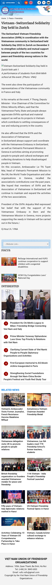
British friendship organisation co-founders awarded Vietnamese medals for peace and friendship (13, 479)
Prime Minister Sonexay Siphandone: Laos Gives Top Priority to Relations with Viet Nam (25, 339)
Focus (5, 250)
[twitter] (44, 3)
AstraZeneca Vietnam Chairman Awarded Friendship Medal (37, 412)
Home (3, 18)
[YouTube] (48, 3)
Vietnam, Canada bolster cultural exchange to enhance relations (38, 536)
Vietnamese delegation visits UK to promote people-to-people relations (12, 445)
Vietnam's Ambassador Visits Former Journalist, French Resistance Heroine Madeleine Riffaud (12, 414)
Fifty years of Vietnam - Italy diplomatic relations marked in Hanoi (12, 509)
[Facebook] (39, 3)
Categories (10, 3)
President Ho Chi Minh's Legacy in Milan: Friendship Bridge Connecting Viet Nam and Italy (25, 326)
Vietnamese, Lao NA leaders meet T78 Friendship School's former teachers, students (36, 447)
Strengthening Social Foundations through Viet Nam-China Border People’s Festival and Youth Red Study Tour (25, 376)
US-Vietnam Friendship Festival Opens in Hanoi (38, 507)
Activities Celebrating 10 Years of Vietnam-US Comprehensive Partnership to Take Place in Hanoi (12, 538)
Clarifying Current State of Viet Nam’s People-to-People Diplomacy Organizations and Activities (25, 352)
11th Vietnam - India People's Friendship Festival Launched (36, 476)
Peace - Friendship (16, 18)
